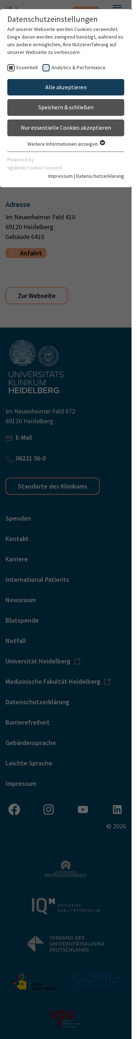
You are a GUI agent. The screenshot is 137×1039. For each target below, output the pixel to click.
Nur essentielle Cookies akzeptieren (66, 127)
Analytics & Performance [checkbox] (79, 67)
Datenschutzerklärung (100, 176)
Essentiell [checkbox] (27, 67)
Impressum (60, 176)
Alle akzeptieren (66, 87)
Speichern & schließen (66, 107)
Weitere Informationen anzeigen (63, 144)
